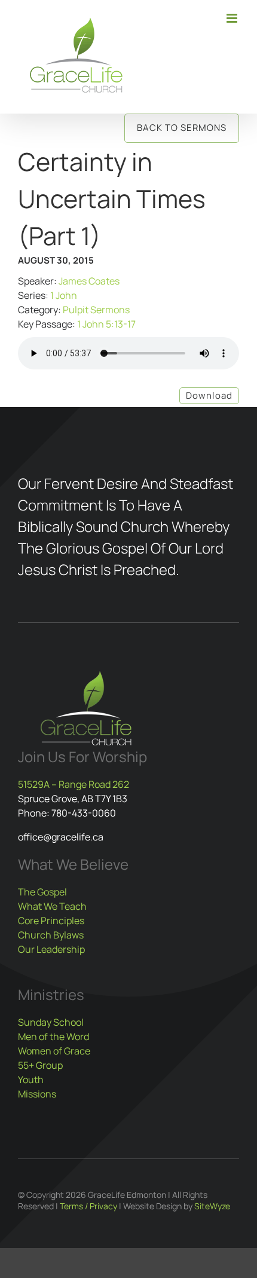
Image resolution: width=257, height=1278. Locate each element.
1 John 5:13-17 (106, 324)
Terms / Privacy (88, 1206)
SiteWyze (212, 1206)
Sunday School (51, 1022)
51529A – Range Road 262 (73, 784)
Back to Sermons (182, 127)
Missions (37, 1093)
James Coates (89, 281)
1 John (63, 295)
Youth (31, 1079)
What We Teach (52, 906)
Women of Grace (54, 1050)
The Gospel (42, 891)
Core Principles (51, 920)
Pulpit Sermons (96, 309)
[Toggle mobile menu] (233, 18)
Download (209, 395)
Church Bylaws (51, 934)
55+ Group (40, 1065)
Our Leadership (51, 949)
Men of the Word (53, 1036)
